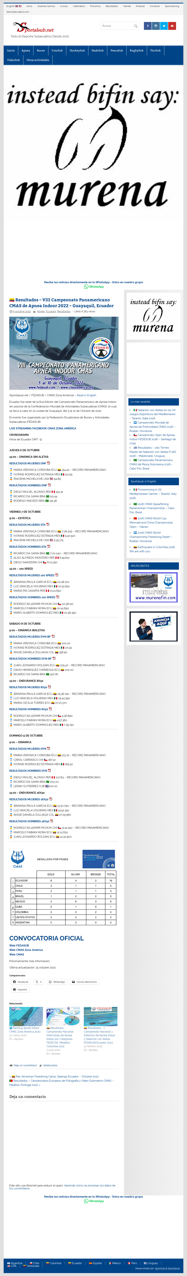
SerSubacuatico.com (17, 11)
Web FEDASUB (19, 945)
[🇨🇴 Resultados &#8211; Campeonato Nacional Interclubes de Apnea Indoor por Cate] (63, 1016)
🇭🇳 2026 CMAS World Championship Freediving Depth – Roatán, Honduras (150, 537)
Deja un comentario (25, 1065)
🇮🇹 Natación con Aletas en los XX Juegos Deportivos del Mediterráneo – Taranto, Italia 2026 (152, 414)
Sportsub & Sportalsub (167, 1268)
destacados (50, 1065)
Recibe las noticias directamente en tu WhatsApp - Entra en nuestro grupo (93, 282)
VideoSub (13, 60)
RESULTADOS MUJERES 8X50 (28, 687)
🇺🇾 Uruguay (151, 1263)
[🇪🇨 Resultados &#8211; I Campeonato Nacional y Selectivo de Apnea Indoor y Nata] (100, 1016)
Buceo (41, 50)
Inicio (29, 6)
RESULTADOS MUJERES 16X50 (28, 799)
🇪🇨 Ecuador (75, 1263)
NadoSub (98, 50)
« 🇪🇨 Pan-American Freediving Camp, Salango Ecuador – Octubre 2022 (54, 1076)
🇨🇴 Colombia (53, 1263)
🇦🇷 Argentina (14, 1263)
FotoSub (57, 50)
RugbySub (137, 50)
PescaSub (117, 50)
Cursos (64, 6)
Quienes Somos (46, 6)
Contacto (155, 6)
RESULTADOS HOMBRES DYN (28, 770)
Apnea (26, 50)
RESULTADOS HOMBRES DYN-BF (30, 658)
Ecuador (51, 311)
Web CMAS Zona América (26, 950)
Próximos (95, 6)
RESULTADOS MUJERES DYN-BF (30, 636)
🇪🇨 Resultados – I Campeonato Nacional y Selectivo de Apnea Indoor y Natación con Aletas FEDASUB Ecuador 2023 (99, 1035)
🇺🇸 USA (11, 1266)
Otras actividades (38, 60)
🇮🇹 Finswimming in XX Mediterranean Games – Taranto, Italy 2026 (153, 494)
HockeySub (77, 50)
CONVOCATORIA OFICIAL (46, 938)
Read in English (86, 395)
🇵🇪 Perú (132, 1263)
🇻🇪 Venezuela (31, 1266)
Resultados (112, 6)
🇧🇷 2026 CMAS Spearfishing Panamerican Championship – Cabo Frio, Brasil (151, 508)
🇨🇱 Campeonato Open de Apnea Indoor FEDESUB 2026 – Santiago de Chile (152, 439)
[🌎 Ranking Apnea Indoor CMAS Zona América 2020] (26, 1016)
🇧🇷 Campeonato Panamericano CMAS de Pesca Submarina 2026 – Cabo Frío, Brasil (151, 464)
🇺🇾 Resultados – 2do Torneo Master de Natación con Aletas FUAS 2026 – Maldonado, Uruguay (152, 452)
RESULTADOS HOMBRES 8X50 (28, 709)
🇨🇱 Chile (34, 1263)
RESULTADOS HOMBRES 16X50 (29, 821)
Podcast (140, 6)
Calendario (79, 6)
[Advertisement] (93, 249)
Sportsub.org (172, 6)
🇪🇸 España (95, 1263)
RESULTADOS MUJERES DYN (27, 748)
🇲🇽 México (114, 1263)
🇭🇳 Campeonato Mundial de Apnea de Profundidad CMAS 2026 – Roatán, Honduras (152, 427)
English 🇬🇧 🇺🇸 (14, 6)
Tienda (127, 6)
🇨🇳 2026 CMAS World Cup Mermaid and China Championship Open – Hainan (151, 522)
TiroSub (155, 50)
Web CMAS (16, 954)
